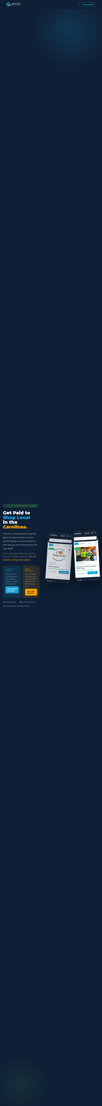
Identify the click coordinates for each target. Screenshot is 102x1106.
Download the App (12, 590)
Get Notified (87, 5)
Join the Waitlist (31, 592)
